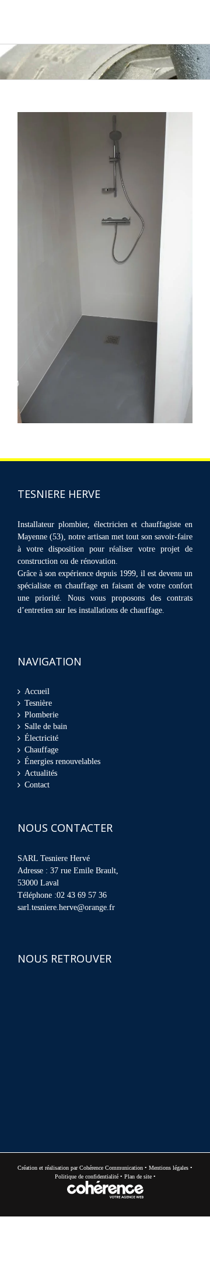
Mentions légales (168, 1171)
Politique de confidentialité (86, 1180)
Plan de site (138, 1180)
